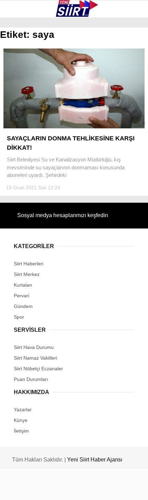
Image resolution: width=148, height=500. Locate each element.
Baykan (19, 84)
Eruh (16, 70)
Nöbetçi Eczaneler (34, 154)
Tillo (16, 126)
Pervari (20, 98)
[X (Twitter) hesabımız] (47, 488)
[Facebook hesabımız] (24, 488)
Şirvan (18, 112)
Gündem (20, 140)
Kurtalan (22, 56)
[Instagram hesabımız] (70, 488)
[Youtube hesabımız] (94, 488)
